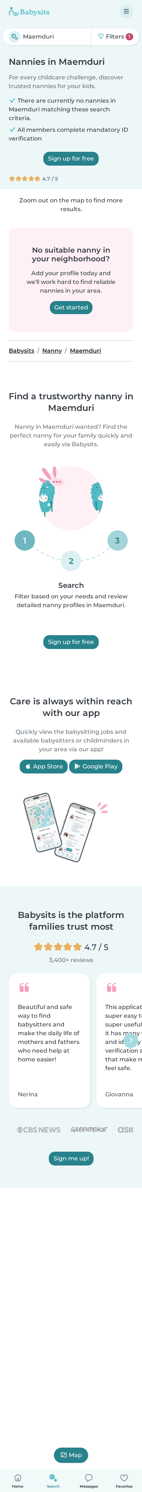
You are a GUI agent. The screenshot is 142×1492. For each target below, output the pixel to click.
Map (75, 1455)
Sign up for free (71, 158)
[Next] (130, 1040)
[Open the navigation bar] (126, 11)
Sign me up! (71, 1158)
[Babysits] (29, 11)
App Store (47, 766)
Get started (71, 307)
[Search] (14, 37)
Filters (117, 36)
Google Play (99, 766)
